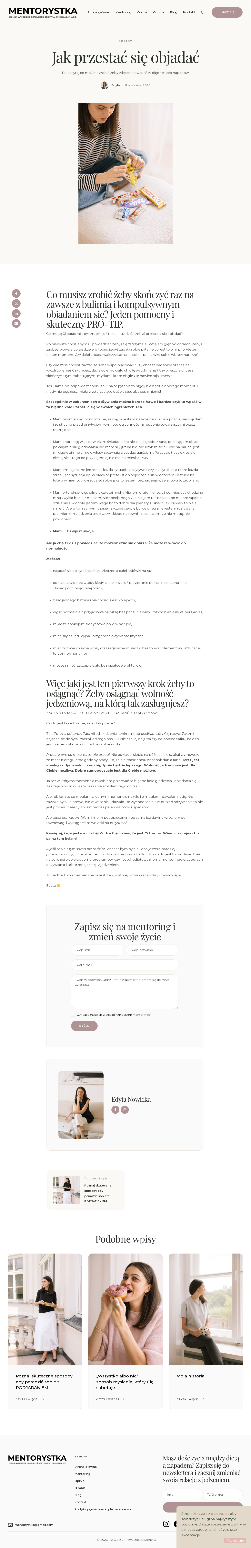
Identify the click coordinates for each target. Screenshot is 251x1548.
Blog (78, 1495)
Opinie (80, 1481)
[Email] (16, 323)
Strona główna (86, 1467)
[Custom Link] (115, 1110)
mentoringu (141, 1015)
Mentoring (82, 1474)
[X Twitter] (16, 303)
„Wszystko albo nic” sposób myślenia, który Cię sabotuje (125, 1382)
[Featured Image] (45, 1309)
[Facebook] (16, 293)
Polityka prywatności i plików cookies (103, 1509)
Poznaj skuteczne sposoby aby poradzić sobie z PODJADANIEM (44, 1382)
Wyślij (84, 1025)
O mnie (80, 1488)
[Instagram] (166, 1523)
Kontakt (80, 1502)
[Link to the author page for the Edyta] (104, 85)
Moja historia (191, 1376)
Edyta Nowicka (131, 1099)
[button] (203, 12)
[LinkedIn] (16, 313)
